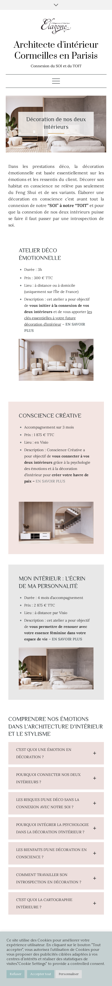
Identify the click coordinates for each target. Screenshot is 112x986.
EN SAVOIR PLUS (50, 481)
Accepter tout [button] (40, 974)
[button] (56, 753)
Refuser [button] (15, 974)
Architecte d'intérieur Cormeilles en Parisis (56, 50)
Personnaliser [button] (69, 974)
